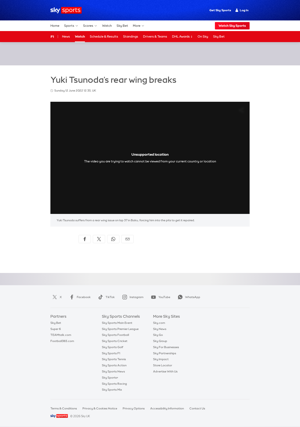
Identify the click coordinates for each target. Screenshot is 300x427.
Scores (88, 25)
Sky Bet (122, 25)
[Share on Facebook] (85, 239)
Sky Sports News (113, 371)
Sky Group (160, 341)
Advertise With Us (165, 371)
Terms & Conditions (63, 408)
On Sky (203, 36)
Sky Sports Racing (114, 383)
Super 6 (55, 329)
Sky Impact (161, 359)
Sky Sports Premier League (120, 329)
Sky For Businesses (166, 347)
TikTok (110, 297)
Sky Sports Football (115, 334)
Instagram (136, 297)
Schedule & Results (104, 36)
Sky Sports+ (110, 377)
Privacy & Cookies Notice (99, 408)
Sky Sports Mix (112, 389)
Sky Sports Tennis (114, 359)
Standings (130, 36)
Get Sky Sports (220, 10)
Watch (107, 25)
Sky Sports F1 (111, 353)
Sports (69, 25)
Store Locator (162, 365)
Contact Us (197, 408)
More (136, 25)
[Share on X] (99, 239)
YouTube (164, 297)
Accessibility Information (167, 408)
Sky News (159, 329)
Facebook (84, 297)
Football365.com (62, 341)
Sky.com (159, 322)
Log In (244, 10)
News (66, 36)
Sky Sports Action (114, 365)
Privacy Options (134, 408)
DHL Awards (181, 36)
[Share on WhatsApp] (113, 239)
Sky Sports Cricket (114, 341)
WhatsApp (192, 297)
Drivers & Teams (155, 36)
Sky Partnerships (164, 353)
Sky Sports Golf (112, 347)
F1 (52, 36)
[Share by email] (127, 239)
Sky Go (158, 334)
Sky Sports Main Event (117, 322)
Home (54, 25)
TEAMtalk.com (60, 334)
